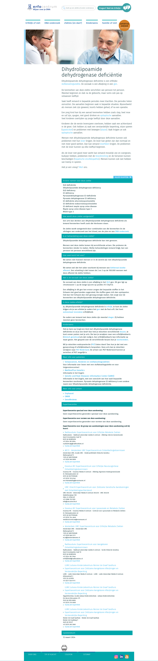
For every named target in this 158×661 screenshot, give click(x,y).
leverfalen (104, 144)
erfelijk (109, 306)
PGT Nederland (82, 350)
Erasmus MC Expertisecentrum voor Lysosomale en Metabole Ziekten (95, 508)
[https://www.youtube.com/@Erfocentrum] (127, 657)
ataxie (104, 129)
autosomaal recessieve (73, 312)
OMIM (67, 396)
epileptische (105, 115)
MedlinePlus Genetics (75, 370)
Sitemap (86, 654)
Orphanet (69, 393)
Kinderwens (92, 23)
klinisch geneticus (71, 337)
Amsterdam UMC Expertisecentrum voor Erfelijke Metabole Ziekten (94, 526)
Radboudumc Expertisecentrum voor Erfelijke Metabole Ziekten (92, 432)
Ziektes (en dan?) (73, 23)
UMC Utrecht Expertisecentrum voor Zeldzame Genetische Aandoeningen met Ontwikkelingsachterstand (97, 488)
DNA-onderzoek (52, 23)
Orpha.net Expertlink (72, 446)
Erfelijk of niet (33, 23)
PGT (93, 344)
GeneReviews (71, 399)
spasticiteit (67, 129)
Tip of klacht (50, 654)
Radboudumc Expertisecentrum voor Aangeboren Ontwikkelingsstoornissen (86, 545)
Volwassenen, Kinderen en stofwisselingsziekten (87, 362)
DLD (108, 282)
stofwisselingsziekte (71, 84)
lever (83, 141)
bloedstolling (102, 156)
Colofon (68, 654)
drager (111, 317)
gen (115, 84)
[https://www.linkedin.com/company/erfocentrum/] (121, 657)
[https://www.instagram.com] (116, 657)
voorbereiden (122, 340)
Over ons (32, 654)
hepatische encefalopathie (87, 159)
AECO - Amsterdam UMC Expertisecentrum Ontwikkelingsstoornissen (95, 450)
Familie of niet (109, 23)
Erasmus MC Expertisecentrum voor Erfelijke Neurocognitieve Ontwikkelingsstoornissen (91, 467)
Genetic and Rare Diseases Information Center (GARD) (89, 376)
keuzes (123, 332)
